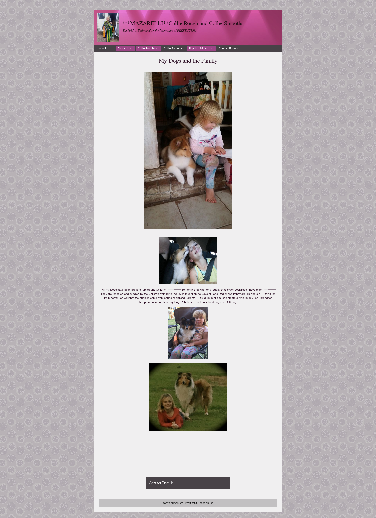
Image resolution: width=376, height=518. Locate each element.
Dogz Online (206, 503)
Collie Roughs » (147, 48)
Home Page (104, 48)
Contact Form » (228, 48)
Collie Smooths (173, 48)
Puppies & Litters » (200, 48)
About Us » (124, 48)
